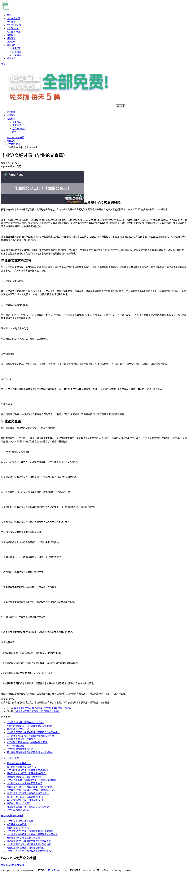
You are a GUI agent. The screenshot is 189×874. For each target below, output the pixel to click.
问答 (14, 132)
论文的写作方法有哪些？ (19, 810)
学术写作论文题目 (15, 746)
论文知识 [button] (11, 118)
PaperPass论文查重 (15, 137)
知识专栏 (11, 45)
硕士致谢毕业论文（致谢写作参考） (24, 777)
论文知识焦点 (18, 128)
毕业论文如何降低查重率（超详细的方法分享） (37, 711)
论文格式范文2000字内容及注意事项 (24, 783)
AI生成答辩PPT (14, 32)
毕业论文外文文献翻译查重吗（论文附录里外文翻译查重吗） (44, 708)
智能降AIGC (13, 28)
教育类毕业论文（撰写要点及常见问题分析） (29, 807)
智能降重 (11, 22)
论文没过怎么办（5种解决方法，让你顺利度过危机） (33, 780)
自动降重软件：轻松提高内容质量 (23, 838)
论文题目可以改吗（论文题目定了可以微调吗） (30, 787)
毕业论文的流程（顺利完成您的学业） (25, 722)
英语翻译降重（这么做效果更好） (23, 739)
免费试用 (19, 865)
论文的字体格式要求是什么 (20, 749)
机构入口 (11, 58)
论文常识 (16, 125)
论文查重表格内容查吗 (18, 828)
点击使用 (120, 106)
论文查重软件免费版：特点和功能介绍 (25, 848)
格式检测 (11, 35)
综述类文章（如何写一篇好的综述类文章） (28, 793)
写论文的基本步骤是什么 (19, 763)
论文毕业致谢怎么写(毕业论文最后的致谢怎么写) (31, 790)
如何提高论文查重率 (17, 824)
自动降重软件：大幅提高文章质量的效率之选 (29, 841)
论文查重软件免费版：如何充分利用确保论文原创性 (32, 834)
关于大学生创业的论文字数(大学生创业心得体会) (31, 736)
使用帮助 (16, 48)
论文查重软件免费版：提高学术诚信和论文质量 (30, 831)
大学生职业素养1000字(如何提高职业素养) (27, 742)
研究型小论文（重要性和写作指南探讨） (26, 773)
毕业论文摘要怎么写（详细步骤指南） (25, 800)
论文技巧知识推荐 (10, 758)
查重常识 (16, 122)
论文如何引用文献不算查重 (20, 821)
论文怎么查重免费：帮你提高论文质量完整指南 (30, 851)
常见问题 (16, 52)
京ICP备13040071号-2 (58, 870)
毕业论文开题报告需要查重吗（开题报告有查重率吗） (33, 732)
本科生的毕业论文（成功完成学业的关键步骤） (30, 726)
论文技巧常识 (13, 144)
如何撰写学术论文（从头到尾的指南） (25, 797)
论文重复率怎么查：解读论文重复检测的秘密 (29, 844)
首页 (9, 15)
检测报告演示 (7, 865)
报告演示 (11, 38)
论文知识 (16, 55)
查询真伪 (11, 42)
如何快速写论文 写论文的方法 (21, 767)
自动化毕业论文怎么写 (18, 729)
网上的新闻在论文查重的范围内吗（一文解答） (30, 752)
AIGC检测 (14, 25)
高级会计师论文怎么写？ (19, 803)
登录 (3, 64)
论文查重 (13, 18)
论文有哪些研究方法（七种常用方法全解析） (29, 770)
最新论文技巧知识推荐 (12, 815)
